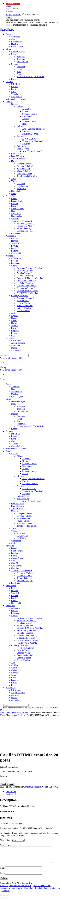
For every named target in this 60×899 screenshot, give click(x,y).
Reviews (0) (11, 794)
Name (2, 868)
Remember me (31, 14)
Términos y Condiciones (11, 888)
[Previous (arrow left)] (1, 898)
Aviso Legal (5, 885)
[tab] (33, 791)
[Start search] (1, 705)
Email (2, 873)
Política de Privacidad (21, 885)
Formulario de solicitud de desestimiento (42, 888)
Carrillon (24, 712)
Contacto (5, 890)
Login (8, 6)
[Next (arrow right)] (4, 898)
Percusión (15, 712)
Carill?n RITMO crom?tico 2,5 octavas (17, 708)
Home (2, 712)
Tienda (8, 712)
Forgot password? (13, 14)
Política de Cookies (42, 885)
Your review (6, 845)
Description (11, 791)
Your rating (6, 840)
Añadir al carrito (7, 784)
